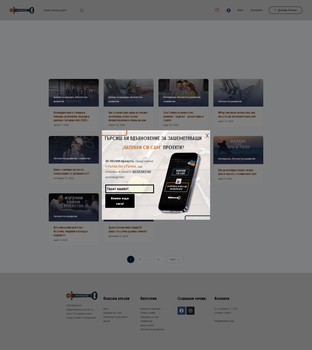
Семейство (169, 101)
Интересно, (170, 97)
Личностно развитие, (189, 97)
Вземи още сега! (120, 201)
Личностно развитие (230, 101)
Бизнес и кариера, (64, 97)
